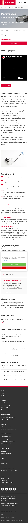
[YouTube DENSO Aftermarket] (2, 489)
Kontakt (3, 402)
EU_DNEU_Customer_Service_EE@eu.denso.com (12, 470)
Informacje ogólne (5, 30)
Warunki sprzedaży (5, 405)
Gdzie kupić (3, 451)
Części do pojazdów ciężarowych (8, 441)
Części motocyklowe (6, 439)
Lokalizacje (3, 400)
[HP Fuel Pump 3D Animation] (14, 68)
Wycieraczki (13, 505)
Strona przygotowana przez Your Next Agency (11, 520)
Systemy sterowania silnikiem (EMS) (9, 503)
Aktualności (4, 461)
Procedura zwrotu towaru (7, 409)
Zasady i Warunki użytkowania (8, 517)
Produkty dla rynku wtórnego (8, 417)
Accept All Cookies (14, 264)
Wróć (5, 35)
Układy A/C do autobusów (7, 426)
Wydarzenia (4, 463)
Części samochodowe (6, 436)
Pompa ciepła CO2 (5, 422)
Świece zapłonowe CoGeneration (8, 429)
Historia (3, 398)
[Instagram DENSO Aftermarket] (14, 489)
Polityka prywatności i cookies (8, 514)
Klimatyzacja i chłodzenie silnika (8, 498)
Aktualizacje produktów (6, 443)
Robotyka (3, 424)
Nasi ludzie (3, 395)
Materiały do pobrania (6, 453)
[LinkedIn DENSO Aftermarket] (6, 489)
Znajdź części (14, 43)
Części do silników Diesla (6, 496)
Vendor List (5, 260)
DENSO (8, 2)
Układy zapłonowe (5, 505)
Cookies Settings (14, 267)
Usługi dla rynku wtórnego (7, 419)
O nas (2, 393)
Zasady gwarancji (5, 407)
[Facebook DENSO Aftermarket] (10, 489)
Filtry (15, 496)
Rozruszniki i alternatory (6, 500)
